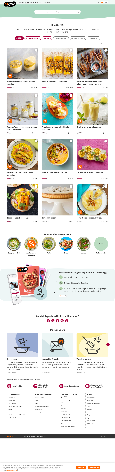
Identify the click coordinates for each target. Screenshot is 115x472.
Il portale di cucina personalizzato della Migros (20, 379)
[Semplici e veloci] (14, 246)
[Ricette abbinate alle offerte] (31, 246)
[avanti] (108, 344)
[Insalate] (84, 246)
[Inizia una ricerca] (98, 2)
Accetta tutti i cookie (94, 467)
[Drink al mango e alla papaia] (92, 114)
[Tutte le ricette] (101, 246)
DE (101, 436)
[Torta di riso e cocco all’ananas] (92, 204)
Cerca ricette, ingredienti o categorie (57, 12)
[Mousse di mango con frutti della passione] (22, 69)
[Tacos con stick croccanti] (22, 204)
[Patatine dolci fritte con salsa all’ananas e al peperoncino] (92, 69)
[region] (57, 467)
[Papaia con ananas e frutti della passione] (57, 114)
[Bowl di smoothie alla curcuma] (57, 160)
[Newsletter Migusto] (57, 353)
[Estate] (66, 246)
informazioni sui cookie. (11, 470)
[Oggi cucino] (22, 353)
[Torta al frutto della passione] (57, 69)
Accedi (105, 2)
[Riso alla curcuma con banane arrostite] (22, 160)
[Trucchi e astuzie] (92, 353)
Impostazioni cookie (66, 420)
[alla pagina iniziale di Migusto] (10, 2)
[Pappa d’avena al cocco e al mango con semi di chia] (22, 114)
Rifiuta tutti (81, 467)
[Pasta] (49, 246)
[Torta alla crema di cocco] (57, 204)
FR (104, 436)
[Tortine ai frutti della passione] (92, 160)
